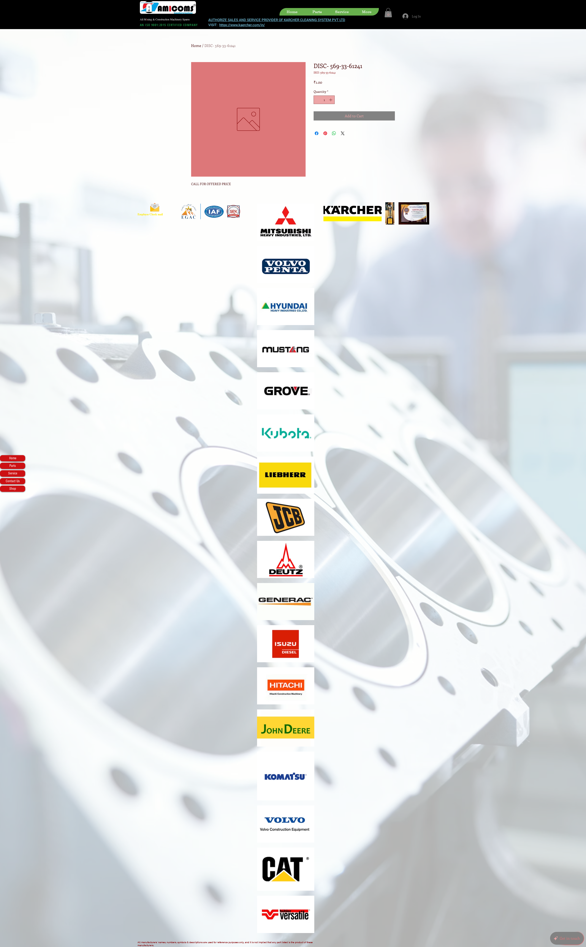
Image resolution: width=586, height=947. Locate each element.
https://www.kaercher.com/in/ (242, 24)
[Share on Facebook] (316, 133)
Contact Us (13, 481)
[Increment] (331, 100)
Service (12, 473)
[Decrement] (317, 100)
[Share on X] (342, 133)
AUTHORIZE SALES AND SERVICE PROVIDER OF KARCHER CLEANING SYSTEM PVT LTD (276, 19)
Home (12, 458)
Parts (12, 466)
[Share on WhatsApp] (334, 133)
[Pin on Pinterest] (325, 133)
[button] (388, 12)
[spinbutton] (324, 100)
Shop (12, 489)
